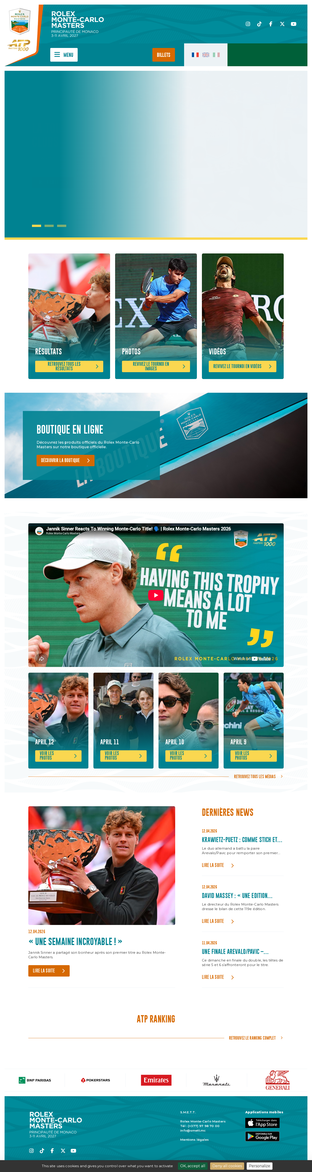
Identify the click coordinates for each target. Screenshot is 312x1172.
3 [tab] (61, 226)
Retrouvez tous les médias (255, 776)
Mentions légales (194, 1139)
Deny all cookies (227, 1166)
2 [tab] (49, 226)
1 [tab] (36, 226)
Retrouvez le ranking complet (252, 1038)
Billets (163, 55)
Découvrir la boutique (60, 461)
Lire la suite (47, 183)
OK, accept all (192, 1166)
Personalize (259, 1166)
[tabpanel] (80, 155)
